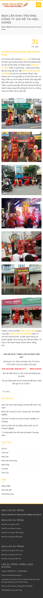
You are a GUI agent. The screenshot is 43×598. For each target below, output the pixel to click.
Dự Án (4, 449)
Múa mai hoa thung (9, 461)
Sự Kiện (5, 469)
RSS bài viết (6, 490)
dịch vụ (25, 59)
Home (4, 27)
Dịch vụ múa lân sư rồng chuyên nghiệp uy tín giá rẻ (21, 514)
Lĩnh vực (5, 453)
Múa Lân (9, 27)
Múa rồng (5, 465)
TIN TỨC (5, 473)
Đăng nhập (6, 486)
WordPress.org (8, 494)
